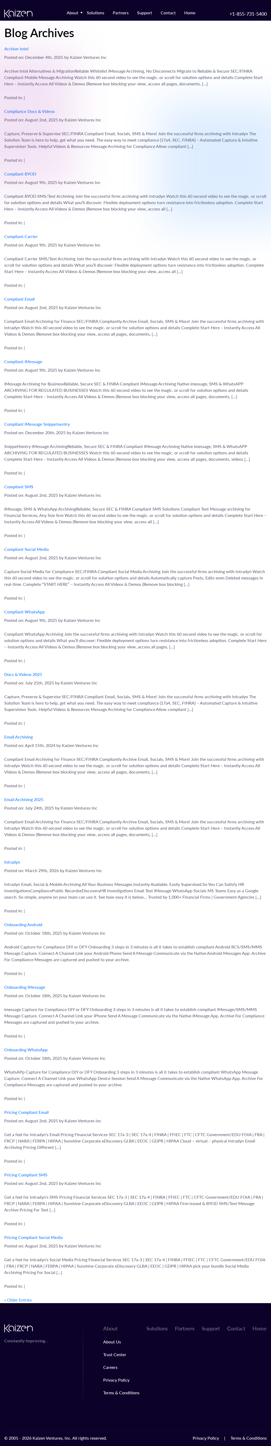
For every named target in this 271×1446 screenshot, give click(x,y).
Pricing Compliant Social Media (33, 1237)
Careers (110, 1367)
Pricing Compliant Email (26, 1112)
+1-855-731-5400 (248, 13)
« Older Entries (18, 1300)
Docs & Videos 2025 (23, 674)
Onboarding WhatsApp (26, 1049)
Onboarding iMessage (24, 987)
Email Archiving (18, 737)
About (72, 12)
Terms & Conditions (121, 1392)
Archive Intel (16, 48)
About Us (112, 1341)
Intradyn (12, 862)
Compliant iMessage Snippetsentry (37, 424)
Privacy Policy (116, 1380)
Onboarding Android (23, 924)
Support (144, 12)
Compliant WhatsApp (24, 611)
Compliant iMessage (23, 361)
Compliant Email (19, 299)
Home (189, 12)
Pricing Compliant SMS (25, 1174)
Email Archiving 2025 (23, 799)
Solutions (95, 12)
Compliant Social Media (26, 549)
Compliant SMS (18, 486)
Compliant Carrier (21, 236)
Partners (121, 12)
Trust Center (114, 1354)
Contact (168, 12)
